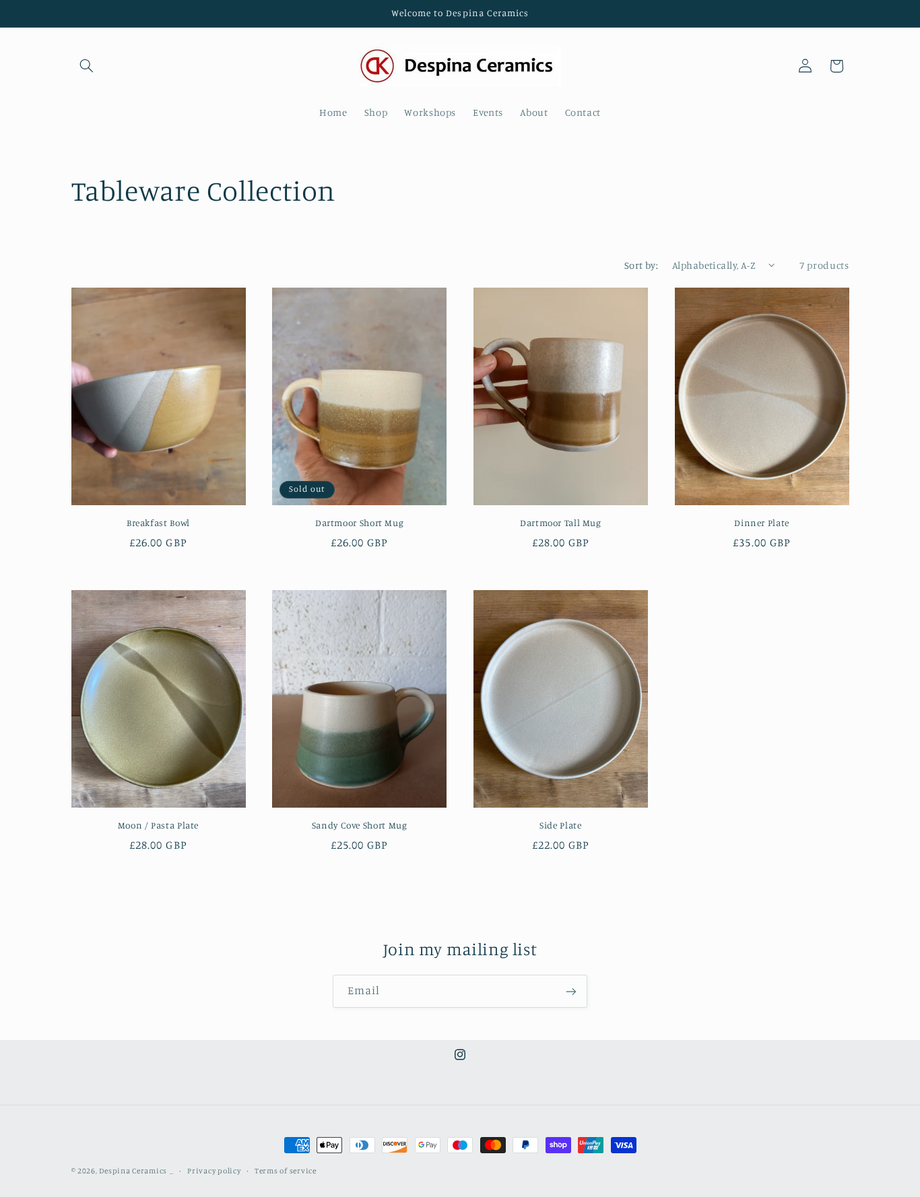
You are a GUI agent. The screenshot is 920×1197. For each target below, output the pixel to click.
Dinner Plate (761, 522)
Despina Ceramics (133, 1170)
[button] (86, 66)
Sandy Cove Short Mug (359, 825)
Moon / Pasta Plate (158, 825)
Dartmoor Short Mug (359, 522)
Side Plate (560, 825)
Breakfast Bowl (158, 522)
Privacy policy (213, 1170)
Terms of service (286, 1170)
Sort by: (641, 265)
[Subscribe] (571, 991)
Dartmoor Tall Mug (560, 522)
